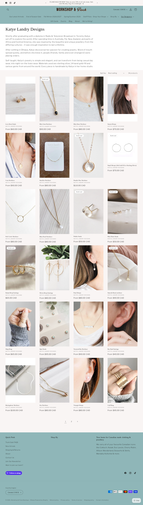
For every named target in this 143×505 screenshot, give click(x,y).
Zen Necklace (44, 405)
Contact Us (10, 458)
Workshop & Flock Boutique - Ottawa (23, 500)
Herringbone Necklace (12, 405)
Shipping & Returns (13, 450)
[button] (8, 9)
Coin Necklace (10, 180)
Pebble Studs (78, 236)
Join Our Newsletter (13, 461)
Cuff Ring (111, 405)
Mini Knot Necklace (80, 124)
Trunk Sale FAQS (12, 442)
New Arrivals (10, 446)
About (8, 454)
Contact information (102, 500)
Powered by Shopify (41, 500)
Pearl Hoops (77, 293)
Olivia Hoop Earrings (46, 293)
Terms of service (77, 500)
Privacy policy (65, 500)
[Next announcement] (97, 3)
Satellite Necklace (45, 180)
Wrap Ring (9, 349)
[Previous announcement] (45, 3)
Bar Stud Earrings (113, 349)
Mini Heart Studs (113, 236)
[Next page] (77, 421)
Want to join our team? (14, 465)
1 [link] (65, 421)
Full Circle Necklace (12, 236)
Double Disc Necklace (80, 180)
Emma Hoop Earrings (12, 293)
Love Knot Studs (11, 124)
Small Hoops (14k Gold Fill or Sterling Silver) (122, 165)
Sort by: (103, 73)
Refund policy (54, 500)
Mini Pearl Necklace (46, 236)
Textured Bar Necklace (81, 349)
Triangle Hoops (78, 405)
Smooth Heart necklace (115, 293)
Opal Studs (43, 349)
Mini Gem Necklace (46, 124)
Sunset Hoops (112, 124)
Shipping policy (89, 500)
